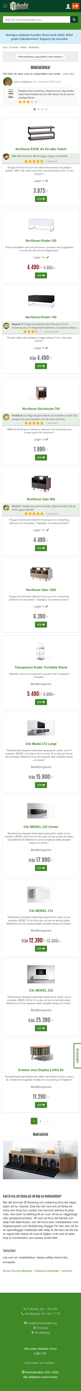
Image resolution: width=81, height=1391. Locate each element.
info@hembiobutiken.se (42, 1323)
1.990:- (41, 450)
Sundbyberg (42, 1332)
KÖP (39, 199)
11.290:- (41, 1097)
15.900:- (44, 777)
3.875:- (41, 191)
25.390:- (45, 1020)
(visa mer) (68, 73)
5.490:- (34, 694)
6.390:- (41, 617)
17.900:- (44, 860)
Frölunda (42, 1328)
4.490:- (34, 268)
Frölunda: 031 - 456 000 (41, 1309)
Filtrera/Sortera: (39, 56)
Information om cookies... (40, 1363)
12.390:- (37, 941)
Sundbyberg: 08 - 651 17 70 (42, 1314)
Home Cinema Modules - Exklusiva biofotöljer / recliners (37, 1271)
